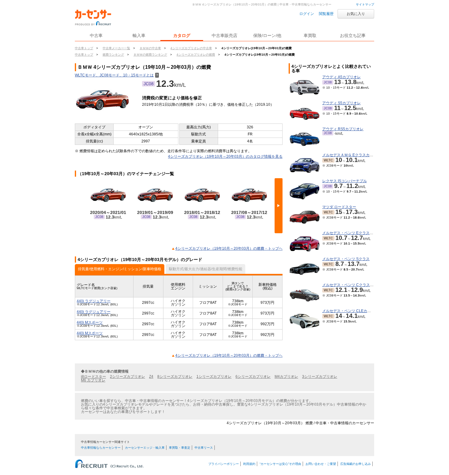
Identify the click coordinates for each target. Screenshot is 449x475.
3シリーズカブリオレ (319, 376)
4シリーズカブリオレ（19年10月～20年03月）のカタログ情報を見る (225, 156)
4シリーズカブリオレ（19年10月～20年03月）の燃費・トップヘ (229, 248)
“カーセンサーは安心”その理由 (280, 464)
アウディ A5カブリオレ (341, 77)
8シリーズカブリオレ (174, 376)
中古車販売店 (224, 35)
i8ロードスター (93, 376)
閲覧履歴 (326, 14)
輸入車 (139, 35)
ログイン (306, 14)
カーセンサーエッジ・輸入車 (145, 447)
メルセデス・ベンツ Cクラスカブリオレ (355, 285)
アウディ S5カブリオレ (341, 103)
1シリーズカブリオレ (214, 376)
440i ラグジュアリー (94, 301)
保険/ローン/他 (267, 35)
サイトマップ (365, 4)
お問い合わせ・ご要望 (320, 464)
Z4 (151, 376)
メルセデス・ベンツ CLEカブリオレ (352, 311)
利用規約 (249, 464)
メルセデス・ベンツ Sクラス (346, 259)
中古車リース (204, 447)
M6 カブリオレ (93, 380)
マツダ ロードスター (339, 207)
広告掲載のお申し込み (355, 464)
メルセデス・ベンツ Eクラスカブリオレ (355, 233)
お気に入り (356, 14)
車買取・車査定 (179, 447)
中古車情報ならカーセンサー (101, 447)
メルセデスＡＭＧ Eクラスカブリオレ (353, 155)
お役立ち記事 (353, 35)
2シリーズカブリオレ (127, 376)
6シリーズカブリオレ (253, 376)
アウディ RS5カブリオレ (342, 129)
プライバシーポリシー (223, 464)
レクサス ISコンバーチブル (344, 181)
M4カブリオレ (286, 376)
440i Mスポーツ (90, 322)
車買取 (310, 35)
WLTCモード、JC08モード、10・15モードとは (117, 75)
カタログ (181, 35)
